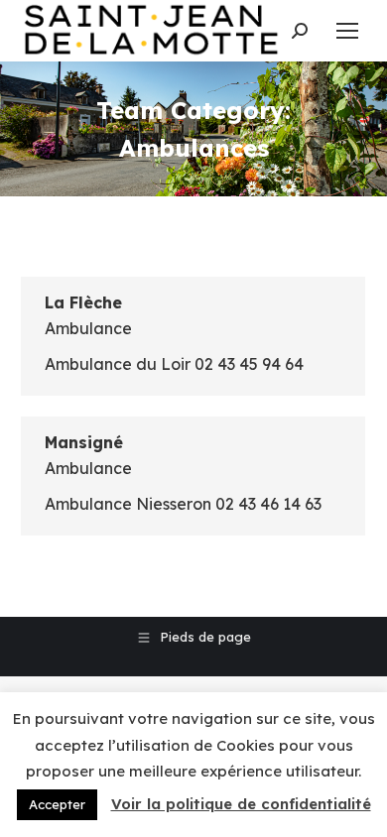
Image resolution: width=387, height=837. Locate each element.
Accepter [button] (57, 804)
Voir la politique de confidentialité (241, 803)
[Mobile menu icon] (347, 31)
